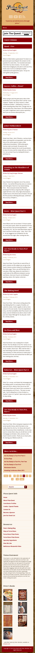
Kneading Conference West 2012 (14, 470)
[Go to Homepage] (17, 7)
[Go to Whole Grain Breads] (7, 633)
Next (21, 479)
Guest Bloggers (7, 55)
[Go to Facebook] (20, 16)
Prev (5, 476)
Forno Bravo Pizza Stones (11, 537)
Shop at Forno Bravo (9, 531)
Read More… (10, 77)
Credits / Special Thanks (10, 506)
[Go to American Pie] (7, 594)
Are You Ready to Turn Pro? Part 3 (14, 456)
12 (17, 479)
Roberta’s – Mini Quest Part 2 (16, 370)
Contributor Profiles (9, 503)
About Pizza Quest (9, 500)
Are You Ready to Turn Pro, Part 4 (15, 411)
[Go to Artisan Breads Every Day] (7, 607)
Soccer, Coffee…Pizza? (13, 86)
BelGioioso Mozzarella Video (12, 546)
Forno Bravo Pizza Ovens (11, 534)
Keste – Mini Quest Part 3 (14, 211)
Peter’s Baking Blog (9, 528)
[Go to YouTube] (16, 16)
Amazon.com (6, 644)
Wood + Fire (9, 46)
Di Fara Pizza (8, 459)
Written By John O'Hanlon (10, 130)
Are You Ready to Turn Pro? (12, 464)
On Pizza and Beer (12, 330)
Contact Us (6, 509)
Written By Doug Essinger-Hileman (13, 173)
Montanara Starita (10, 467)
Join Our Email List (9, 515)
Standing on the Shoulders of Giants (16, 168)
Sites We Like (7, 543)
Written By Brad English (9, 50)
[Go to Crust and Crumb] (22, 620)
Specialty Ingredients (10, 540)
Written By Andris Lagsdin (10, 294)
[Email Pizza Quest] (11, 16)
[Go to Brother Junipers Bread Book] (7, 620)
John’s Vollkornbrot (12, 126)
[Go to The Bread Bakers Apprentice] (22, 607)
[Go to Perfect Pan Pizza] (22, 594)
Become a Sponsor (9, 512)
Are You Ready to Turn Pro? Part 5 (16, 250)
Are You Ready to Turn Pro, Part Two (15, 461)
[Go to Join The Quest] (17, 33)
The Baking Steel (11, 290)
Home (5, 497)
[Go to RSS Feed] (23, 16)
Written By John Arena (9, 90)
